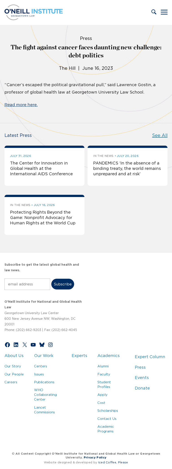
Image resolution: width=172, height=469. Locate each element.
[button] (153, 12)
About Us (14, 355)
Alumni (103, 366)
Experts (79, 355)
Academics (108, 355)
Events (142, 377)
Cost (101, 403)
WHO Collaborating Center (45, 394)
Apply (102, 395)
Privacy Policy (95, 457)
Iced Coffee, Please (113, 462)
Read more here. (21, 105)
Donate (142, 388)
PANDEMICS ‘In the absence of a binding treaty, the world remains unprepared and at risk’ (127, 168)
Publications (44, 382)
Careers (10, 382)
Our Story (12, 366)
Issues (39, 374)
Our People (14, 374)
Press (140, 367)
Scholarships (107, 410)
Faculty (103, 374)
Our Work (43, 355)
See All (160, 135)
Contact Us (106, 419)
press (86, 38)
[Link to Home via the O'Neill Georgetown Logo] (33, 19)
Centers (40, 366)
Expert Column (150, 357)
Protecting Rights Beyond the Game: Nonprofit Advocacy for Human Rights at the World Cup (42, 218)
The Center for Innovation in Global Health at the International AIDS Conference (41, 168)
